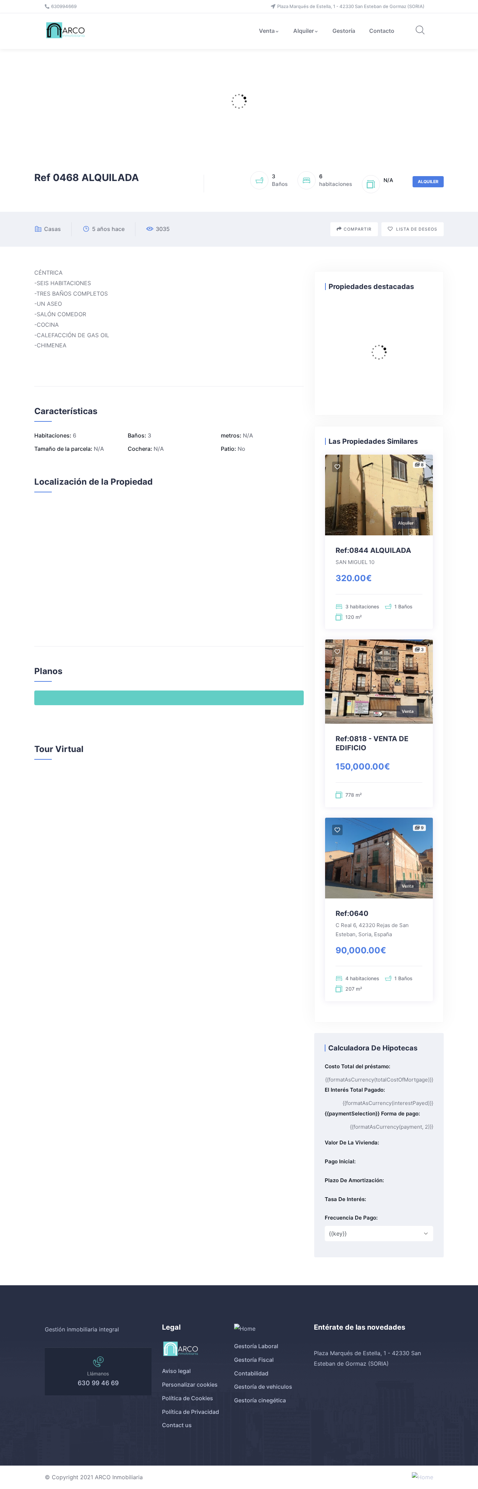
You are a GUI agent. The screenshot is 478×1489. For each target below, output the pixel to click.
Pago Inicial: (340, 1161)
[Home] (66, 31)
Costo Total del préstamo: (357, 1066)
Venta (267, 30)
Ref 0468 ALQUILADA (86, 177)
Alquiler (303, 30)
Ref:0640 (352, 913)
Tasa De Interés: (345, 1199)
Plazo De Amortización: (354, 1180)
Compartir (358, 229)
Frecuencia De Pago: (351, 1217)
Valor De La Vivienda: (352, 1142)
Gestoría (343, 30)
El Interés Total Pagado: (355, 1089)
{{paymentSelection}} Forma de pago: (372, 1113)
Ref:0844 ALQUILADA (373, 550)
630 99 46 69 (98, 1383)
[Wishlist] (337, 467)
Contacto (381, 30)
